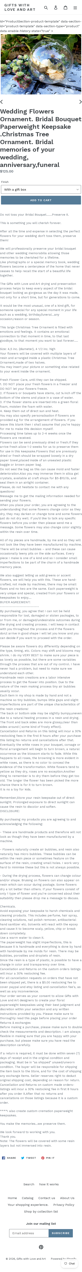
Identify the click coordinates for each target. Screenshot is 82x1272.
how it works (49, 1184)
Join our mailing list (41, 1223)
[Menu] (75, 7)
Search (28, 1184)
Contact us (46, 1198)
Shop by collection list (41, 1211)
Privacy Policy (63, 1205)
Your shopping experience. (28, 1205)
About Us (67, 1198)
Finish (5, 181)
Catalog (27, 1198)
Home (12, 1198)
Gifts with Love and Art (20, 7)
